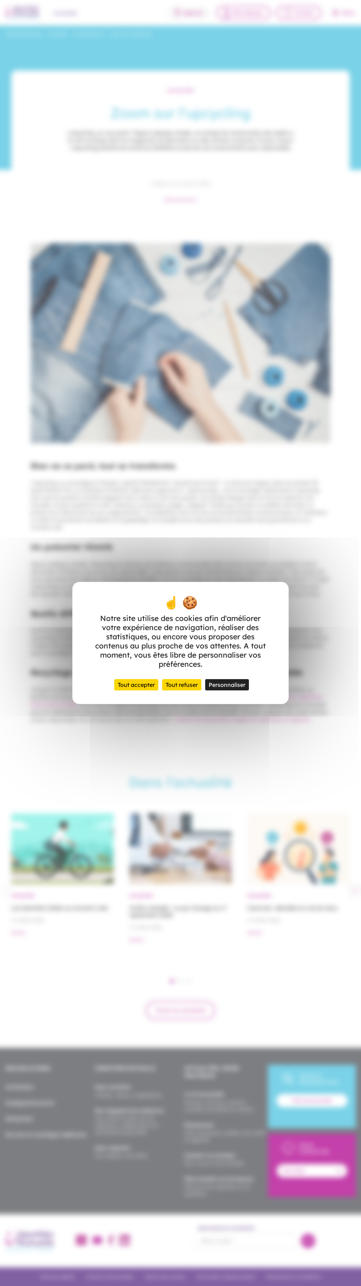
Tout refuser (182, 684)
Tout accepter (136, 684)
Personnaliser (227, 684)
